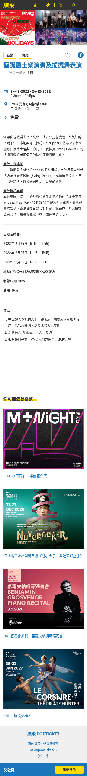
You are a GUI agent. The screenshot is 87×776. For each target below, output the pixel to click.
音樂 (10, 55)
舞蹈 (25, 55)
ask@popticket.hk (43, 750)
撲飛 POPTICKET (43, 734)
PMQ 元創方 (17, 73)
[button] (81, 55)
